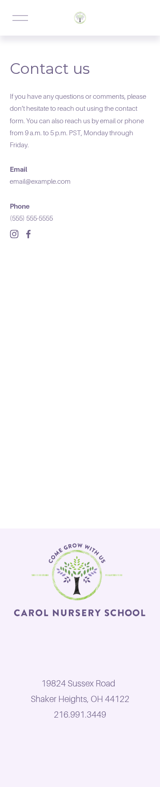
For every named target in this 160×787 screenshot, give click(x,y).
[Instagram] (14, 234)
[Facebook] (28, 234)
